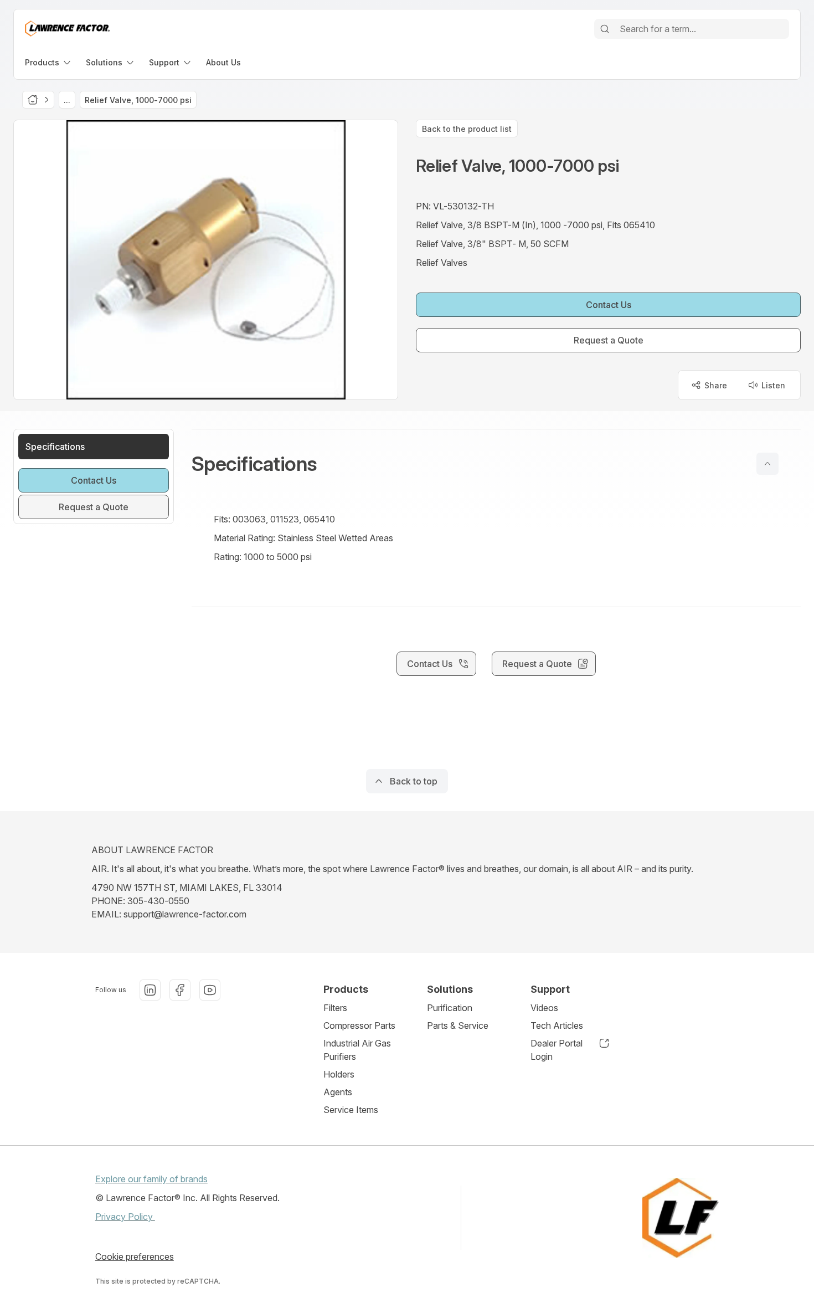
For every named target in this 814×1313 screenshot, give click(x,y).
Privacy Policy (125, 1216)
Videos (544, 1007)
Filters (335, 1007)
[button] (496, 463)
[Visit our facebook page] (179, 990)
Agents (337, 1091)
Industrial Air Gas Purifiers (357, 1050)
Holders (338, 1074)
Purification (449, 1007)
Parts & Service (457, 1025)
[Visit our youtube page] (209, 990)
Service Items (350, 1109)
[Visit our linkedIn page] (150, 990)
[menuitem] (49, 62)
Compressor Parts (359, 1025)
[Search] (605, 29)
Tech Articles (556, 1025)
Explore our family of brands (151, 1178)
